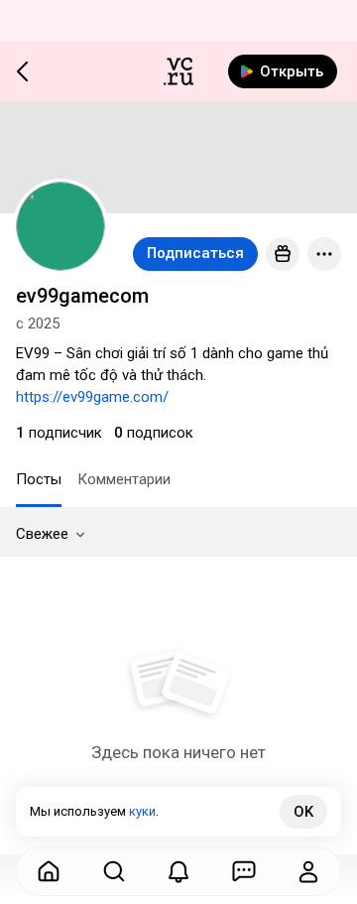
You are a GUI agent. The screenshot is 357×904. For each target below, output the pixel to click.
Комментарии (124, 479)
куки (142, 811)
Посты (38, 479)
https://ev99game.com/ (92, 397)
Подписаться (195, 253)
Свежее (42, 534)
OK (303, 812)
